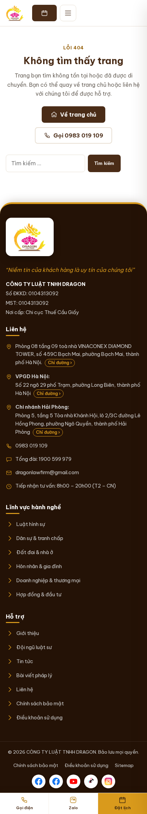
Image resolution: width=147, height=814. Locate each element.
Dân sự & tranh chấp (39, 538)
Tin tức (24, 661)
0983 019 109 (31, 445)
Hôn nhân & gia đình (39, 566)
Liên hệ (24, 689)
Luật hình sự (30, 524)
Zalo (73, 807)
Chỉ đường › (60, 362)
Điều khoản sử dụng (39, 717)
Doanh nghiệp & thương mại (48, 580)
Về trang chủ (78, 114)
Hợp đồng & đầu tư (38, 594)
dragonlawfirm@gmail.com (47, 472)
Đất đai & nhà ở (34, 552)
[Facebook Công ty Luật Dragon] (38, 781)
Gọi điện (24, 807)
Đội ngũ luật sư (33, 647)
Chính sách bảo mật (40, 703)
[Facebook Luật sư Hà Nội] (56, 781)
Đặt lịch (123, 807)
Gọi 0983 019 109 (78, 135)
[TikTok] (91, 781)
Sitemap (124, 765)
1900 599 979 (55, 459)
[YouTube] (73, 781)
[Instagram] (108, 781)
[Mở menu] (68, 13)
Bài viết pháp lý (34, 675)
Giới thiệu (27, 633)
